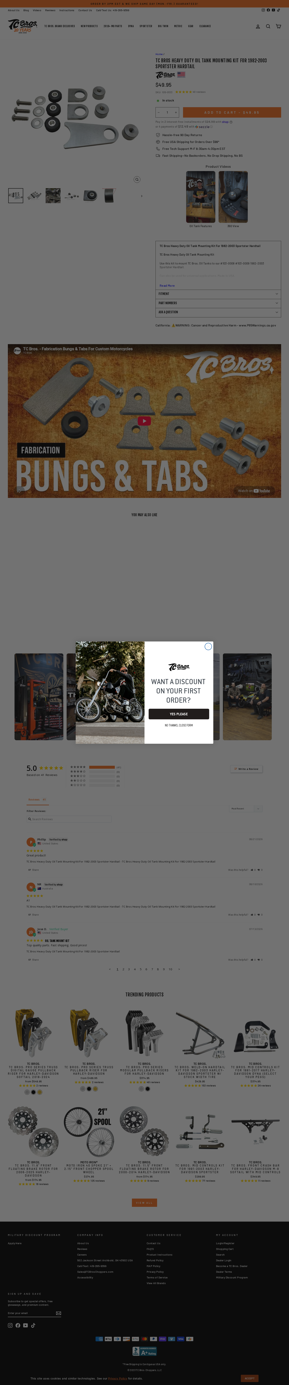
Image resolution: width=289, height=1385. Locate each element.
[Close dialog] (208, 646)
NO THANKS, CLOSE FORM (179, 725)
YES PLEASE (179, 714)
